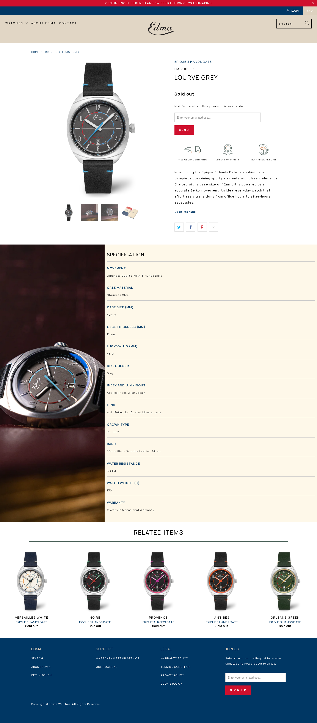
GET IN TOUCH (41, 675)
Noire (95, 581)
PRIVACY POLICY (172, 675)
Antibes (222, 581)
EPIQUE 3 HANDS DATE (193, 62)
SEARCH (37, 658)
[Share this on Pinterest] (202, 227)
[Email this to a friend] (213, 227)
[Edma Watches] (160, 29)
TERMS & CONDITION (176, 667)
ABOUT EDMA (43, 23)
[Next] (162, 128)
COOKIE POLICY (171, 683)
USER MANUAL (106, 667)
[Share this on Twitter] (179, 227)
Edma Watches (60, 704)
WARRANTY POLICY (174, 658)
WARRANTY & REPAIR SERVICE (117, 658)
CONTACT (68, 23)
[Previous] (38, 128)
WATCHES (15, 23)
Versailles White (31, 581)
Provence (158, 581)
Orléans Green (285, 581)
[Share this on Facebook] (190, 227)
